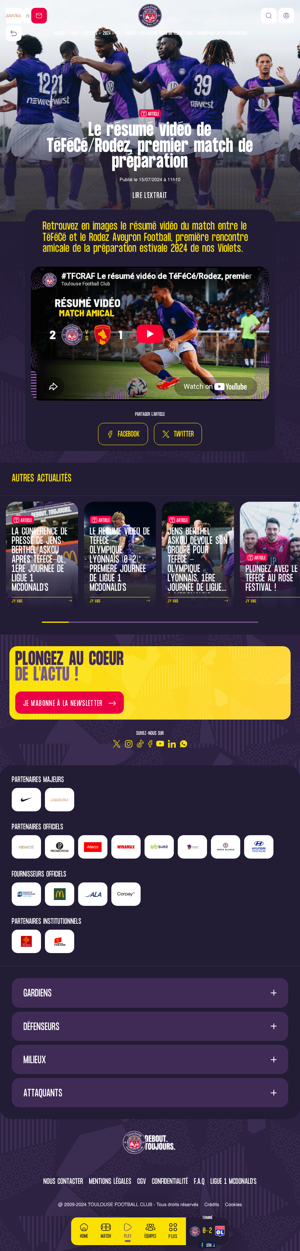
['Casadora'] (59, 799)
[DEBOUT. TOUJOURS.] (150, 1143)
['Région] (26, 941)
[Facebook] (150, 744)
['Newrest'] (17, 15)
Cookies (233, 1204)
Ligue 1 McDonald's (234, 1182)
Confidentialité (170, 1182)
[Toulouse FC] (150, 15)
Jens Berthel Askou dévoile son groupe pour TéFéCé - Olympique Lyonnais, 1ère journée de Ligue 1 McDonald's (198, 564)
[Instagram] (128, 744)
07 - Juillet (126, 33)
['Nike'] (26, 799)
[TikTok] (140, 744)
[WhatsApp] (184, 744)
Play (75, 33)
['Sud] (192, 847)
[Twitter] (117, 744)
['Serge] (225, 847)
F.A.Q (199, 1182)
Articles (90, 33)
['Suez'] (159, 847)
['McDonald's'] (59, 894)
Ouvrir (150, 992)
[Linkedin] (172, 744)
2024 (107, 33)
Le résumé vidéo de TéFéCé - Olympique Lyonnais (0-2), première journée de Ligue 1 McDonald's (120, 560)
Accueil (59, 33)
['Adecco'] (92, 847)
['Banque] (26, 894)
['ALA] (92, 894)
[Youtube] (160, 744)
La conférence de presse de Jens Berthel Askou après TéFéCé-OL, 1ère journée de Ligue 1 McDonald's (40, 560)
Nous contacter (63, 1182)
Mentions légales (110, 1182)
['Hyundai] (258, 847)
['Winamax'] (126, 847)
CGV (141, 1182)
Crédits (211, 1204)
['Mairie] (59, 941)
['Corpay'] (126, 894)
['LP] (59, 847)
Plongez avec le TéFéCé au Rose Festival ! (272, 579)
